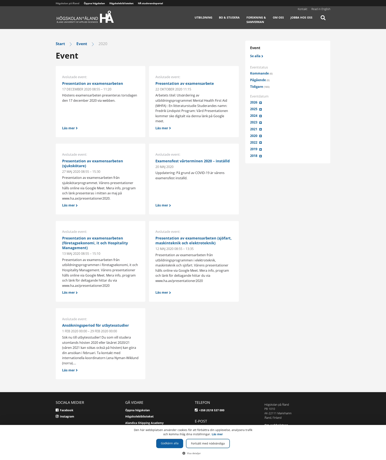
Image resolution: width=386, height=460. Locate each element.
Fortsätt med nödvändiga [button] (208, 443)
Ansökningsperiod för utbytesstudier (95, 325)
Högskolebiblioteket (121, 3)
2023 (253, 122)
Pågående (260, 80)
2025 (253, 109)
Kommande (261, 73)
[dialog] (193, 442)
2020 (253, 136)
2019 (253, 149)
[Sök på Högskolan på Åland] (323, 21)
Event (81, 43)
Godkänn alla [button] (170, 443)
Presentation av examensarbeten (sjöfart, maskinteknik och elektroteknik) (193, 240)
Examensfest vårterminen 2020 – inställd (192, 161)
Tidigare (260, 86)
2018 (253, 155)
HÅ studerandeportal (150, 3)
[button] (193, 453)
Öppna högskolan (94, 3)
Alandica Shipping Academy (144, 423)
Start (60, 43)
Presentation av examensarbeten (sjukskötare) (92, 163)
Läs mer (217, 434)
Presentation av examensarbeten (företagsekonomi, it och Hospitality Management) (95, 243)
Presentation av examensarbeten (92, 83)
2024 (253, 115)
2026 (253, 102)
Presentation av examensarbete (184, 83)
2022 (253, 142)
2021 (253, 129)
